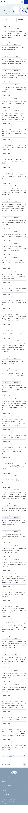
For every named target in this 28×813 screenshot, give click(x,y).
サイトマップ (4, 803)
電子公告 (14, 801)
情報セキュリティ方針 (6, 801)
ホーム (3, 764)
